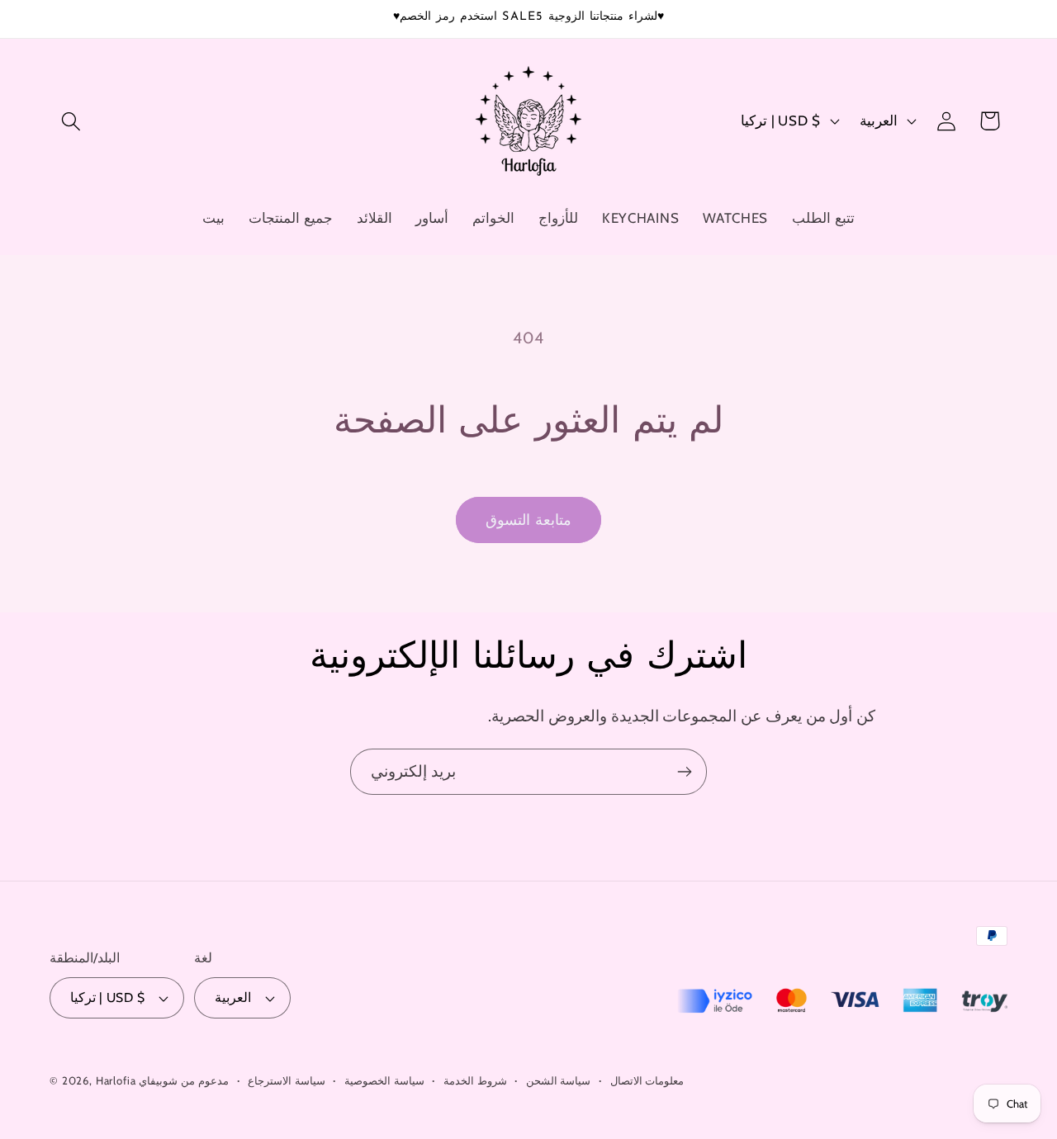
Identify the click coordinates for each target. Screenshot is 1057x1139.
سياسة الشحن (558, 1080)
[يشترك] (684, 772)
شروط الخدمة (475, 1080)
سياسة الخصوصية (384, 1080)
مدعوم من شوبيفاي (184, 1080)
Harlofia (116, 1080)
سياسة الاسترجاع (286, 1080)
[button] (71, 121)
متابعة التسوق (528, 520)
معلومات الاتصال (647, 1080)
